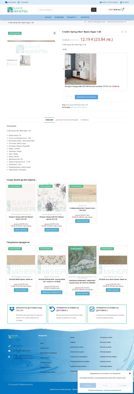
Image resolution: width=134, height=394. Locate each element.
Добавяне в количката (86, 97)
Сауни (72, 337)
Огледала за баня (106, 337)
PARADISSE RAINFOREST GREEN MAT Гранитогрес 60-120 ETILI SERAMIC (82, 282)
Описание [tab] (49, 120)
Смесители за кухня (77, 352)
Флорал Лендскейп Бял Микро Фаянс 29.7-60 (21, 218)
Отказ (105, 385)
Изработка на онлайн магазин (60, 389)
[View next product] (125, 31)
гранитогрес (72, 277)
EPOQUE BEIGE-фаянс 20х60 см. (21, 279)
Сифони (72, 342)
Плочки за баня (105, 342)
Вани (42, 343)
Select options (21, 230)
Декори (73, 107)
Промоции (59, 17)
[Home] (85, 21)
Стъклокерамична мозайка (80, 361)
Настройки (123, 385)
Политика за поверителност (112, 390)
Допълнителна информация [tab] (67, 120)
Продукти (71, 17)
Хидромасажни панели (78, 366)
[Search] (93, 10)
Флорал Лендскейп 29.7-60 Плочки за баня (83, 86)
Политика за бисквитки (95, 390)
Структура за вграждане (78, 356)
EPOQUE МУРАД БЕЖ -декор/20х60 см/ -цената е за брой (52, 280)
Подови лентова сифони (108, 356)
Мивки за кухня (45, 367)
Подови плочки (105, 361)
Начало (48, 17)
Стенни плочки (26, 214)
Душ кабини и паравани (48, 353)
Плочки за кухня (105, 347)
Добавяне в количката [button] (52, 292)
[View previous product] (122, 31)
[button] (130, 373)
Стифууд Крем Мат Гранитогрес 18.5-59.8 (82, 209)
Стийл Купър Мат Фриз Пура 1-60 (116, 21)
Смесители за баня (76, 347)
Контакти (85, 17)
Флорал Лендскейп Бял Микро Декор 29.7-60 (52, 218)
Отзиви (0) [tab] (84, 120)
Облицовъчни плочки (47, 372)
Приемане (88, 385)
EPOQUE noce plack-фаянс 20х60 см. (113, 279)
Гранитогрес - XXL (90, 277)
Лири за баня (44, 358)
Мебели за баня (45, 362)
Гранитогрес (82, 205)
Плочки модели (82, 107)
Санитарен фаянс (106, 366)
